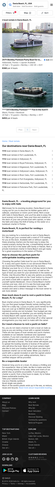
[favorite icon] (49, 25)
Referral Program (35, 423)
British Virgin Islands (10, 439)
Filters (11, 12)
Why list (31, 408)
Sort (46, 13)
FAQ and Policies (9, 408)
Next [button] (34, 130)
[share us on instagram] (12, 459)
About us (6, 402)
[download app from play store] (11, 470)
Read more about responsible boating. (35, 388)
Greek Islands (34, 445)
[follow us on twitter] (3, 459)
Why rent (32, 402)
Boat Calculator (34, 411)
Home (4, 141)
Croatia (5, 442)
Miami (4, 436)
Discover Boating (35, 417)
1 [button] (27, 130)
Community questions (37, 420)
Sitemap (20, 484)
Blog (4, 405)
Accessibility (31, 484)
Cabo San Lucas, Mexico (38, 436)
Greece (5, 445)
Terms (12, 484)
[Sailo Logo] (4, 5)
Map (26, 13)
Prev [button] (21, 130)
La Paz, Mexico (34, 433)
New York (6, 433)
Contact (5, 411)
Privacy (5, 484)
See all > (5, 448)
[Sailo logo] (6, 478)
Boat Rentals (33, 405)
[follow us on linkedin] (16, 459)
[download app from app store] (31, 470)
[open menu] (52, 5)
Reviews (31, 414)
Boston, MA (33, 439)
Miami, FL (32, 442)
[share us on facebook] (8, 459)
